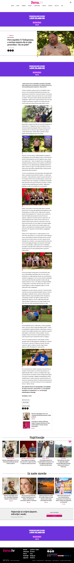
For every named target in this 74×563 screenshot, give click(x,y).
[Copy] (8, 51)
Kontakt (33, 560)
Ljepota (44, 5)
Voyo (38, 390)
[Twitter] (13, 51)
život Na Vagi (25, 402)
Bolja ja (57, 5)
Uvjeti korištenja (55, 560)
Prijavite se (54, 515)
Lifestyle (50, 5)
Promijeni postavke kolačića (65, 560)
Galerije (23, 5)
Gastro (30, 5)
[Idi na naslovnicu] (37, 3)
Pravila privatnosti (40, 560)
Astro (17, 5)
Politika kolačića (48, 560)
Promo (32, 552)
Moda (12, 5)
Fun (62, 5)
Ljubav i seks (37, 5)
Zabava (11, 35)
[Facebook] (11, 51)
